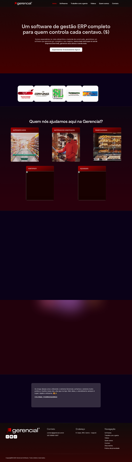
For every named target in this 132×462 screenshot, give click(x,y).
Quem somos (104, 3)
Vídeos (93, 3)
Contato (115, 3)
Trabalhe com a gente (79, 3)
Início (54, 3)
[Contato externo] (15, 436)
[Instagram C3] (7, 436)
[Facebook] (11, 436)
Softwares (64, 3)
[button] (19, 395)
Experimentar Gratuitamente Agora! (66, 50)
